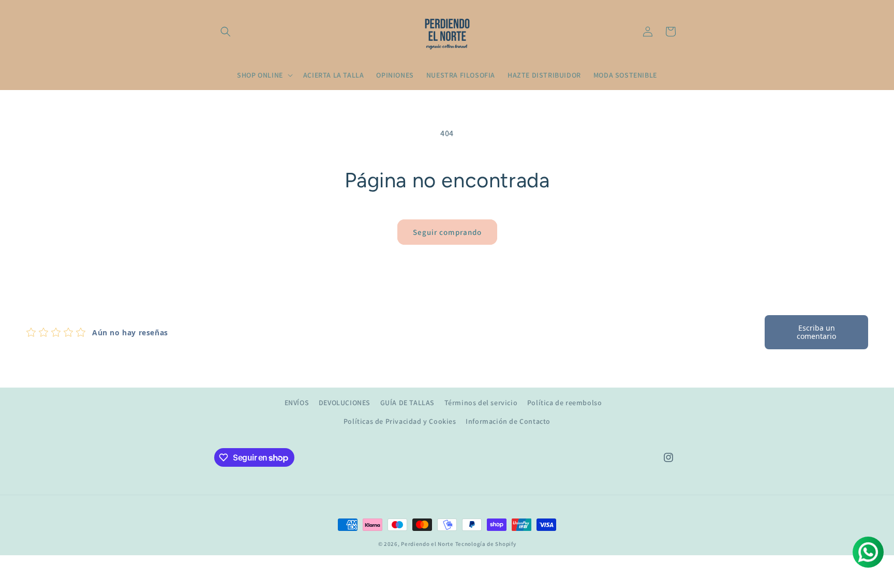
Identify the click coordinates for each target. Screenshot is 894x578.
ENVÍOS (297, 402)
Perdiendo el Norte (427, 543)
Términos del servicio (481, 402)
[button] (225, 31)
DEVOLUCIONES (344, 402)
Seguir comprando (447, 232)
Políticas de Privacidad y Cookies (400, 421)
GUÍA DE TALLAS (407, 402)
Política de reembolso (564, 402)
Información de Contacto (508, 421)
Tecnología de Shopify (485, 543)
